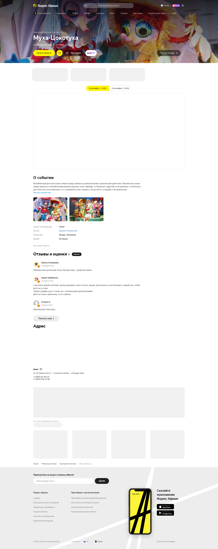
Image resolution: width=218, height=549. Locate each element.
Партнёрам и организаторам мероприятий (88, 498)
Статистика (75, 541)
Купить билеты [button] (44, 53)
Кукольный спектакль (68, 464)
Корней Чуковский (68, 231)
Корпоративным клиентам (82, 507)
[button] (174, 13)
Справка (36, 498)
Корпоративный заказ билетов (84, 512)
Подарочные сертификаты (44, 507)
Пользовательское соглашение (46, 503)
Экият (69, 45)
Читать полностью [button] (42, 192)
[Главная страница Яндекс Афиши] (35, 5)
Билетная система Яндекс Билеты (85, 503)
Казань (35, 464)
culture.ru (46, 246)
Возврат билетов (40, 512)
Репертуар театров (49, 464)
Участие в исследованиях (43, 516)
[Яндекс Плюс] (176, 5)
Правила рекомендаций (43, 521)
